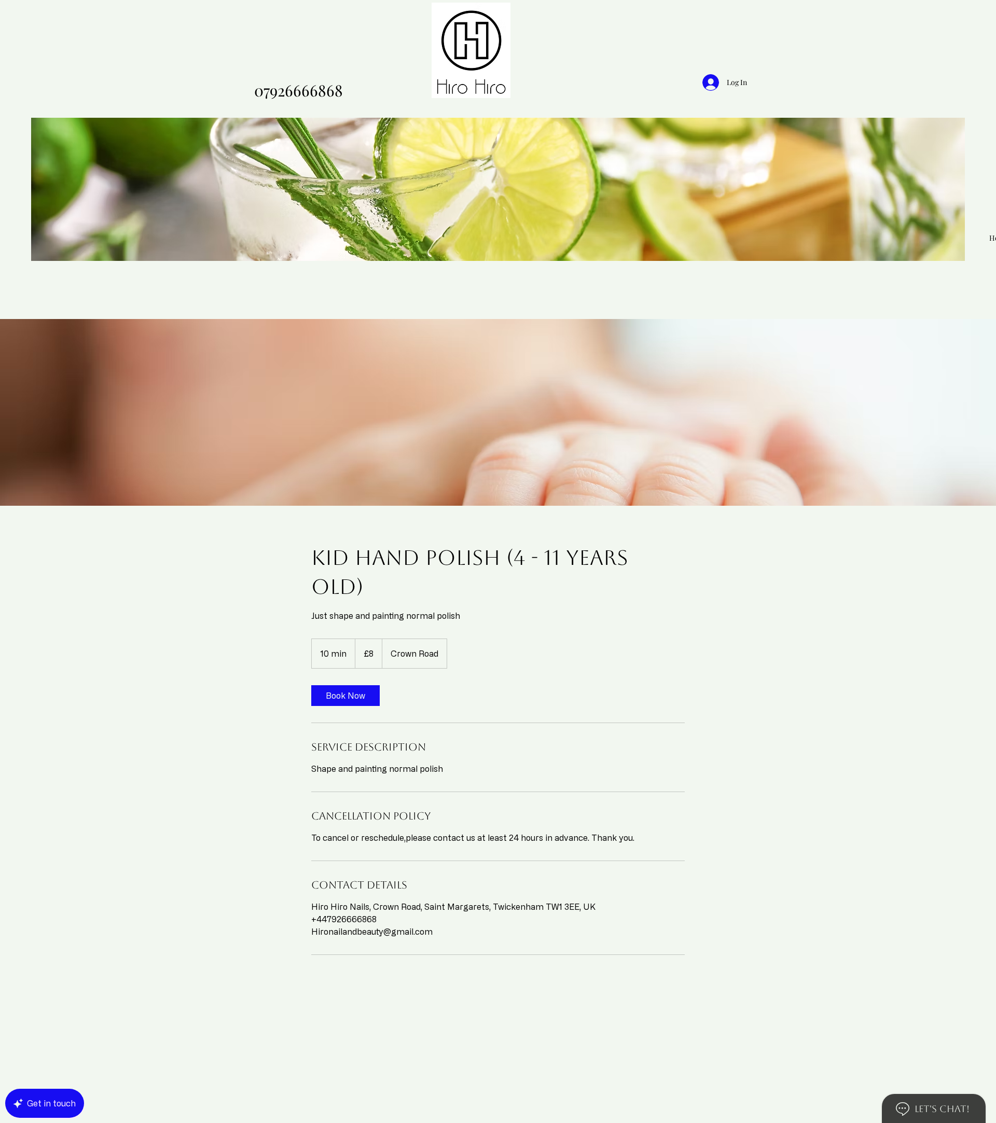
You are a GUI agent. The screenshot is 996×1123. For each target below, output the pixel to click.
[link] (345, 695)
